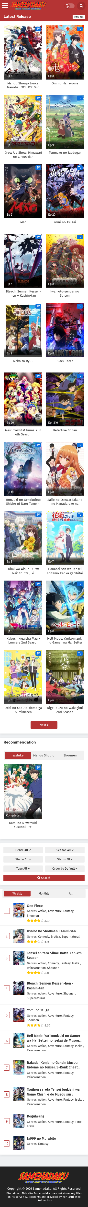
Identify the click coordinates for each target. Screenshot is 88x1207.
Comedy (43, 936)
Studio (21, 859)
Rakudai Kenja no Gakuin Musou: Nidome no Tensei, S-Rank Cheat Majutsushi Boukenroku (52, 1065)
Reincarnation (36, 968)
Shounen (70, 755)
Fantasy (68, 911)
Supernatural (71, 936)
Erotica (55, 936)
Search (45, 878)
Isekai (76, 963)
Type (21, 868)
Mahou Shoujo (44, 755)
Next (43, 725)
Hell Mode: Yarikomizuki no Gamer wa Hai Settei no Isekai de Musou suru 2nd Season (53, 1038)
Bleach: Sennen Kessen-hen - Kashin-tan (50, 985)
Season (63, 850)
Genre (21, 850)
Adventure (55, 911)
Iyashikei (17, 755)
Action (42, 911)
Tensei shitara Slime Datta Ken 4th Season (54, 955)
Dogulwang (35, 1116)
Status (63, 859)
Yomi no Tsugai (38, 1010)
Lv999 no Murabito (41, 1139)
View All (79, 17)
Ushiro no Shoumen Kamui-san (51, 931)
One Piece (35, 906)
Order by (63, 868)
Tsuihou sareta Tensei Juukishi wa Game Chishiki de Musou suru (53, 1091)
